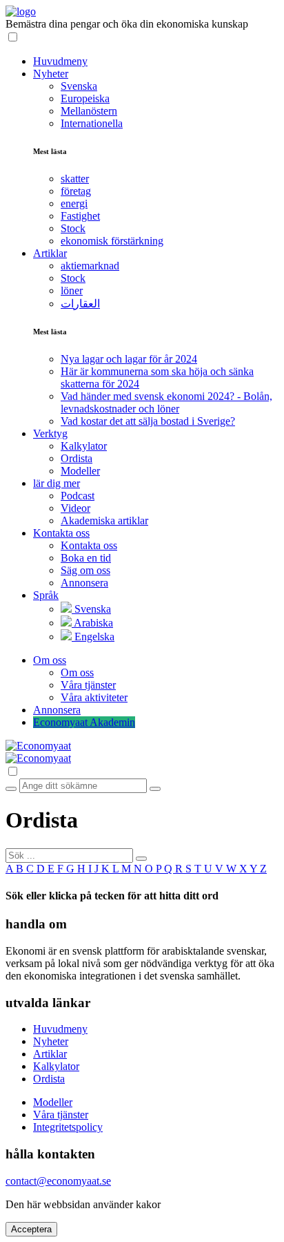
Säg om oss (85, 570)
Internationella (92, 123)
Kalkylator (84, 446)
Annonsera (84, 583)
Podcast (77, 495)
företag (76, 191)
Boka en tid (86, 558)
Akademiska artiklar (104, 520)
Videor (75, 508)
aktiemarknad (90, 265)
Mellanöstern (89, 111)
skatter (75, 178)
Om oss (77, 672)
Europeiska (85, 98)
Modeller (80, 471)
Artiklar (50, 1054)
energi (74, 203)
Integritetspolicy (68, 1127)
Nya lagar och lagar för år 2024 (129, 359)
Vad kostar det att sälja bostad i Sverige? (148, 421)
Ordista (76, 458)
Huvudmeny (60, 1029)
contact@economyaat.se (58, 1181)
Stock (73, 228)
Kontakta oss (89, 545)
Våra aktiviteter (94, 697)
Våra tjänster (88, 685)
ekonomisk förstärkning (112, 241)
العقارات (80, 303)
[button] (142, 37)
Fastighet (80, 216)
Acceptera (31, 1229)
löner (72, 290)
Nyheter (50, 1041)
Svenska (79, 86)
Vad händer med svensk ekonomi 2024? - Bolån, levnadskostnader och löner (166, 402)
